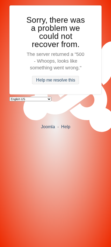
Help (65, 126)
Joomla (48, 126)
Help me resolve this (55, 80)
